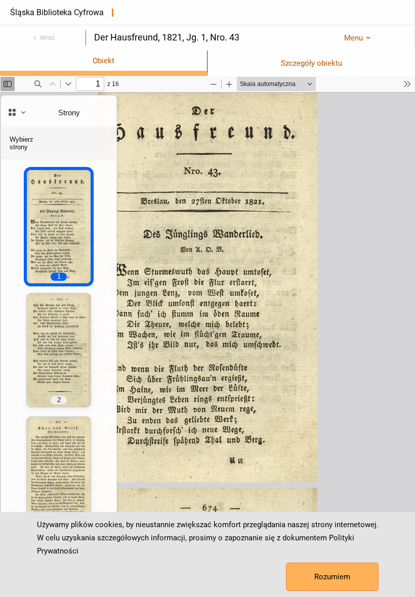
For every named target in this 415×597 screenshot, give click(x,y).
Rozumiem (332, 576)
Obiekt (103, 60)
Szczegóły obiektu (311, 63)
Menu (353, 37)
